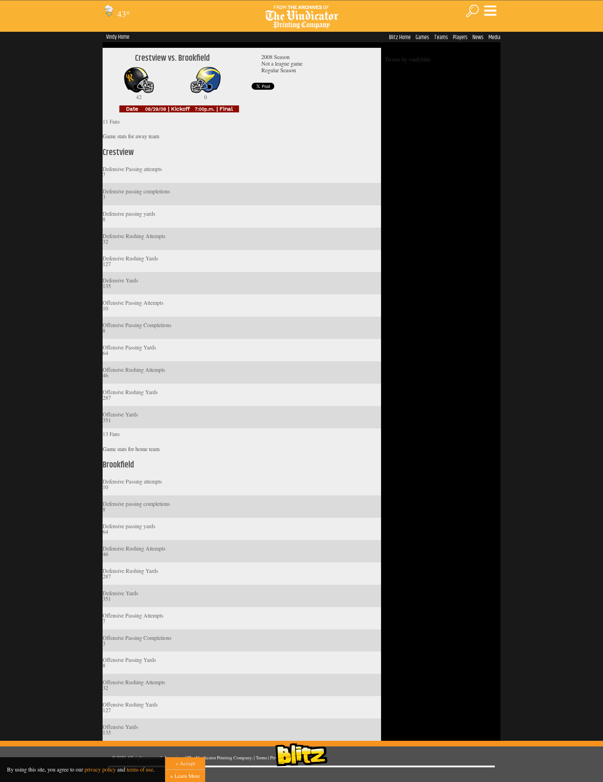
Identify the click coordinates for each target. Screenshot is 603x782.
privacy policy (100, 769)
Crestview (118, 152)
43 (122, 14)
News (478, 37)
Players (460, 37)
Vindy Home (117, 37)
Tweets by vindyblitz (408, 59)
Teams (441, 37)
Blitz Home (400, 37)
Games (422, 37)
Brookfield (118, 465)
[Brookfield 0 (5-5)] (206, 91)
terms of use (140, 769)
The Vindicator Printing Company (219, 757)
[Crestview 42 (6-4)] (139, 91)
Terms (261, 757)
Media (494, 37)
